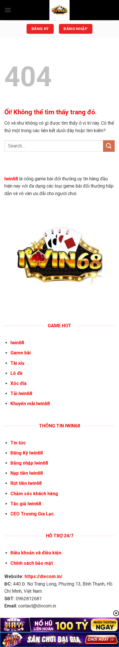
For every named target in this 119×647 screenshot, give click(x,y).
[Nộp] (109, 146)
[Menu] (7, 10)
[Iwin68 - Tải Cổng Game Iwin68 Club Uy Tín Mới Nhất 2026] (59, 10)
